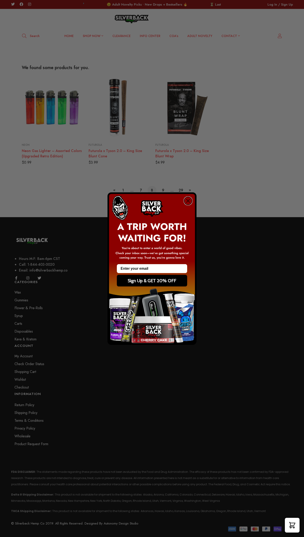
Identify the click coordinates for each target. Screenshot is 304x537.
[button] (292, 525)
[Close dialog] (188, 201)
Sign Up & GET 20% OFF (152, 280)
